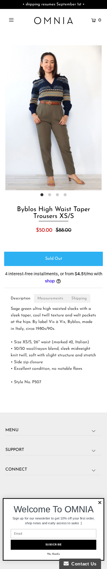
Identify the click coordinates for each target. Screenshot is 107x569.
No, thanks (53, 554)
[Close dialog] (100, 502)
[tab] (20, 298)
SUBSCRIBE (53, 544)
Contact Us (83, 563)
